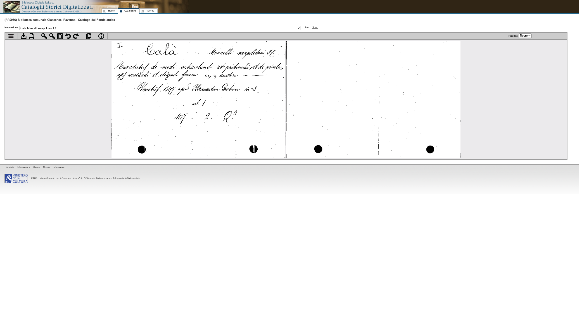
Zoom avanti (44, 36)
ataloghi (130, 10)
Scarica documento (23, 36)
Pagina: (513, 35)
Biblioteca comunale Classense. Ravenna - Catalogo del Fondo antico (66, 20)
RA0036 (10, 20)
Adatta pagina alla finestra (60, 36)
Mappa (36, 167)
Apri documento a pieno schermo (88, 36)
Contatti (10, 167)
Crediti (46, 167)
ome (111, 10)
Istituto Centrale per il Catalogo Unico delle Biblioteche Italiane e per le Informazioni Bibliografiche (89, 178)
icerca (150, 10)
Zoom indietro (52, 36)
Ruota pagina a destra (76, 36)
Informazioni (23, 167)
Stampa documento (31, 36)
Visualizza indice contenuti (11, 36)
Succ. (315, 27)
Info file (101, 36)
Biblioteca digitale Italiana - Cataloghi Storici (47, 6)
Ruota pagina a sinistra (68, 36)
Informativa (58, 167)
